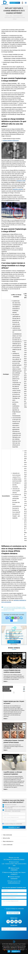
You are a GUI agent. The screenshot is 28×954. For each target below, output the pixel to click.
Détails (5, 681)
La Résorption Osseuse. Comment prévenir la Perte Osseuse (14, 741)
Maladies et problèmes (7, 728)
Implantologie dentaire (18, 15)
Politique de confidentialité (16, 823)
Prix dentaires (6, 688)
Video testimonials (7, 835)
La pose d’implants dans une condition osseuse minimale (12, 671)
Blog (11, 15)
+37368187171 (14, 874)
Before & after (6, 838)
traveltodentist (14, 878)
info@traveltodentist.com (14, 883)
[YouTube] (16, 921)
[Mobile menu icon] (26, 3)
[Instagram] (20, 921)
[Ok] (26, 949)
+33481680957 (14, 870)
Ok (9, 951)
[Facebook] (8, 921)
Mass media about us (8, 841)
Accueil (6, 15)
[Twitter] (12, 921)
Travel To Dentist (22, 944)
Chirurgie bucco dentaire (8, 724)
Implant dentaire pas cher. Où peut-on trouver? (14, 702)
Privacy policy (16, 951)
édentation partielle (17, 189)
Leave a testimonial (7, 844)
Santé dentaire (6, 729)
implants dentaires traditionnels (11, 140)
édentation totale (21, 180)
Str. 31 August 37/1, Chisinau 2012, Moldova (14, 859)
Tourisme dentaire (7, 690)
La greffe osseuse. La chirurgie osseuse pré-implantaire (13, 773)
